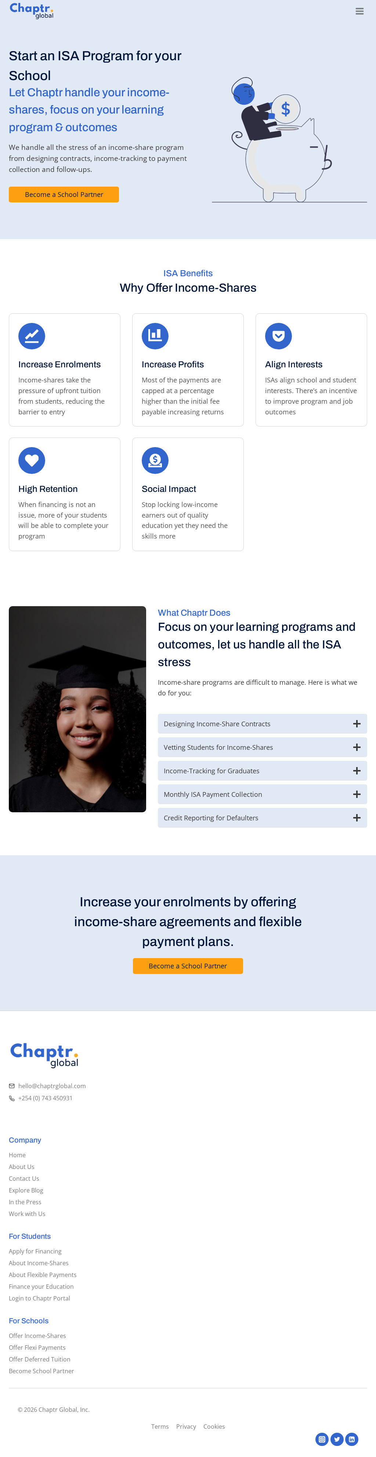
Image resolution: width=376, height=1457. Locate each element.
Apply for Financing (35, 1251)
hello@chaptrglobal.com (52, 1086)
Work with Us (27, 1214)
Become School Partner (41, 1371)
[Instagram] (322, 1439)
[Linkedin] (351, 1439)
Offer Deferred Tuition (39, 1359)
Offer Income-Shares (37, 1336)
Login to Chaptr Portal (39, 1298)
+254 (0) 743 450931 (45, 1098)
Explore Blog (26, 1190)
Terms (160, 1426)
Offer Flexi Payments (37, 1347)
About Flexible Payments (43, 1275)
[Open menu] (359, 11)
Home (17, 1155)
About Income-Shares (39, 1263)
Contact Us (24, 1178)
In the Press (25, 1202)
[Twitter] (337, 1439)
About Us (22, 1167)
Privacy (186, 1426)
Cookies (214, 1426)
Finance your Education (41, 1286)
